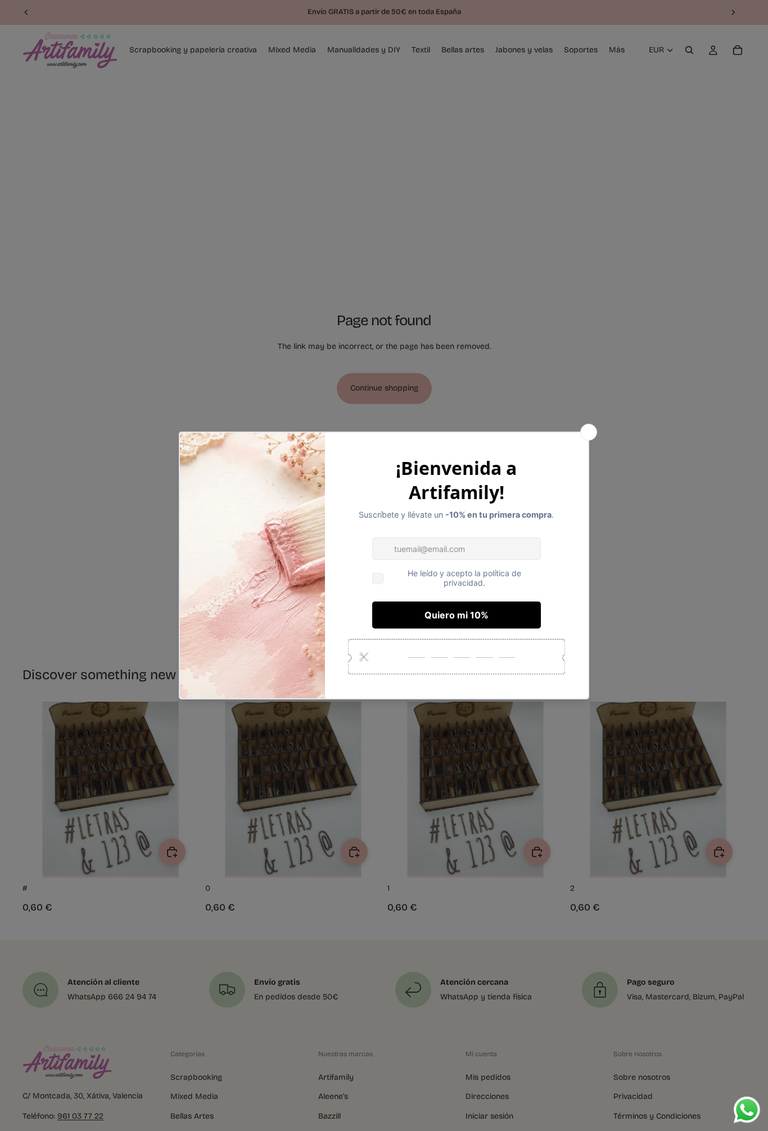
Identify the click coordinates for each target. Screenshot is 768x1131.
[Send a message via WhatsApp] (746, 1109)
